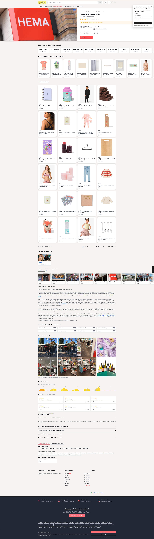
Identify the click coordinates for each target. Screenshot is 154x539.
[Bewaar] (97, 33)
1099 (109, 246)
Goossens (71, 522)
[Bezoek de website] (91, 33)
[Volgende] (152, 49)
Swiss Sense (59, 527)
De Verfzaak (46, 522)
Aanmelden (142, 23)
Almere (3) (79, 454)
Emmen (67, 448)
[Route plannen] (81, 33)
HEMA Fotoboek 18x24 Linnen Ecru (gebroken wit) (81, 74)
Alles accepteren (103, 532)
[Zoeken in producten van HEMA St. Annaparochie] (38, 81)
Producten (79, 6)
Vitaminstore (104, 522)
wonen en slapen (82, 295)
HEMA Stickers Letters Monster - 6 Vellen (67, 211)
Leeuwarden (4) (61, 454)
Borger (54, 448)
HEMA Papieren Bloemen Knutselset (132, 74)
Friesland (85, 11)
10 (103, 246)
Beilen (51, 448)
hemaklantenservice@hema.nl (101, 28)
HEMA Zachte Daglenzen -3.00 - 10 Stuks (67, 238)
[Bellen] (84, 33)
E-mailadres (136, 13)
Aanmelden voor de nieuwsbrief (77, 516)
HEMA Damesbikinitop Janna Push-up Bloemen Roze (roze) (47, 186)
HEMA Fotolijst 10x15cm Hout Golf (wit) (67, 132)
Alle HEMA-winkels (41, 270)
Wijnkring (66, 525)
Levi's (85, 525)
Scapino (92, 522)
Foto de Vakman (58, 522)
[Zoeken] (49, 2)
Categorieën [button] (67, 6)
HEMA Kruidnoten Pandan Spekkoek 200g (56, 74)
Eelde (63, 448)
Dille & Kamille (107, 525)
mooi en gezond (62, 303)
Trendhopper (65, 522)
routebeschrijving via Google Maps (106, 315)
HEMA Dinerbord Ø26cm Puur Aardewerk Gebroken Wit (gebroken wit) (108, 75)
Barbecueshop (41, 525)
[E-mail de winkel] (87, 33)
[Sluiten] (151, 6)
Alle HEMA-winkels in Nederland (44, 443)
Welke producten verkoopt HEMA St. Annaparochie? (50, 437)
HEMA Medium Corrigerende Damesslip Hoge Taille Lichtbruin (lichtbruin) (146, 75)
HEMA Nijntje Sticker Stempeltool (105, 132)
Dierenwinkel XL (78, 527)
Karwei (94, 527)
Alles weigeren (103, 534)
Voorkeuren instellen (103, 537)
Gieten (75, 448)
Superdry (61, 525)
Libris (77, 522)
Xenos (110, 522)
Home (41, 6)
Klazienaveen (85, 448)
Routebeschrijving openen (98, 492)
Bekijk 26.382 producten (87, 37)
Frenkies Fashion (73, 525)
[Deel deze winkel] (94, 33)
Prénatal (40, 522)
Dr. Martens (52, 527)
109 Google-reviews (94, 19)
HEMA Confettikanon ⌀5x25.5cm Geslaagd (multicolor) (68, 74)
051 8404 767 (98, 26)
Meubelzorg (41, 527)
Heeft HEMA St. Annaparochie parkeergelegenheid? (50, 434)
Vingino (46, 527)
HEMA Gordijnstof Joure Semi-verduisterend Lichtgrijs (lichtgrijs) (95, 74)
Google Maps (51, 412)
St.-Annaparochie (91, 11)
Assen (40, 448)
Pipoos (113, 525)
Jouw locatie (138, 17)
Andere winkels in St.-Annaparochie (57, 443)
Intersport (98, 522)
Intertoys (81, 522)
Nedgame (64, 527)
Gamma (88, 527)
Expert (56, 525)
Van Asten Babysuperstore (92, 525)
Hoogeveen (80, 448)
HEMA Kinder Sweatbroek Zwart (85, 105)
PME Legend (71, 527)
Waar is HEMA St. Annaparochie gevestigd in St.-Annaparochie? (53, 426)
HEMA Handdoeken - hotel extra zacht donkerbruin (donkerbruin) (106, 106)
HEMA (84, 527)
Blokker (80, 525)
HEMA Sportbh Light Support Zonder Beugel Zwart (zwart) (46, 133)
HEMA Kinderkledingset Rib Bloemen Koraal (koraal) (44, 74)
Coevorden (59, 448)
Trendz (98, 527)
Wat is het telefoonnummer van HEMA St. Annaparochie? (51, 430)
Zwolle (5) (40, 454)
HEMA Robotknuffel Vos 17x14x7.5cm (46, 238)
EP (52, 525)
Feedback (152, 269)
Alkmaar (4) (68, 454)
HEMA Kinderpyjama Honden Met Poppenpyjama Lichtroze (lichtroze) (85, 133)
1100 (112, 246)
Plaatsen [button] (48, 6)
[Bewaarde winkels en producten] (105, 2)
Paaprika (100, 525)
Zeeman (87, 522)
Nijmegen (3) (73, 454)
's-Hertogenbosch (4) (53, 454)
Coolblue (47, 525)
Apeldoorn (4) (45, 454)
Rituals (52, 522)
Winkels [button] (57, 6)
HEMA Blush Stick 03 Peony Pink (65, 158)
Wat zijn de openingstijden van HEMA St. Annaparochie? (51, 417)
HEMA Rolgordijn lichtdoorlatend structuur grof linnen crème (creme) (119, 75)
